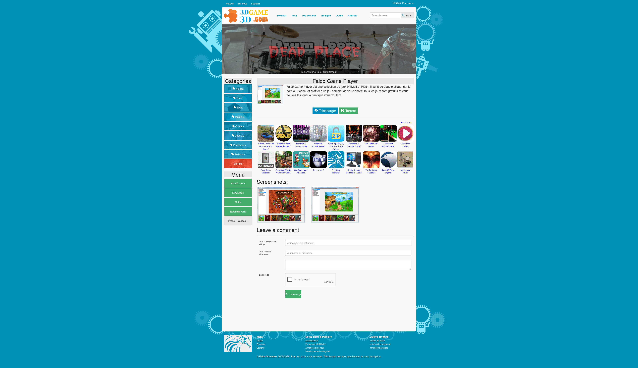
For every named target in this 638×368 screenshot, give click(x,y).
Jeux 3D (239, 135)
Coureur (239, 126)
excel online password (380, 344)
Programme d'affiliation (315, 344)
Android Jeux (238, 183)
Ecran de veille (238, 211)
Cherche (407, 15)
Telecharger (327, 110)
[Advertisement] (237, 278)
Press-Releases (237, 220)
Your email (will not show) (267, 243)
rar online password (379, 347)
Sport (239, 107)
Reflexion (239, 154)
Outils (238, 202)
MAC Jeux (238, 192)
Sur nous (242, 3)
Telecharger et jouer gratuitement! (319, 71)
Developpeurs (311, 340)
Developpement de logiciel (317, 351)
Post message (293, 294)
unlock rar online (377, 340)
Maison (230, 3)
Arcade (239, 88)
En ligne (238, 163)
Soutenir (255, 3)
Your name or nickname (265, 253)
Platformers (239, 145)
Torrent (350, 110)
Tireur (239, 98)
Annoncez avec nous (314, 347)
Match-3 (239, 116)
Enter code (264, 274)
